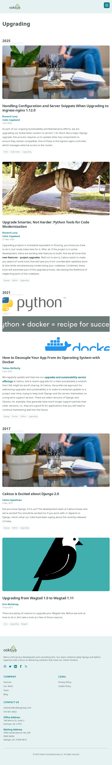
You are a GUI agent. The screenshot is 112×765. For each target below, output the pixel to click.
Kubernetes (15, 152)
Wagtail (24, 624)
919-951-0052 (10, 711)
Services (8, 682)
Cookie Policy (64, 686)
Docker (15, 416)
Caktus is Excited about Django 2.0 (30, 493)
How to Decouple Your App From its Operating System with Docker (51, 359)
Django (6, 280)
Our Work (8, 686)
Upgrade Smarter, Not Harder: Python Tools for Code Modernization (45, 224)
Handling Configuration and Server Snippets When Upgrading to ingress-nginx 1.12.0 (55, 108)
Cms (5, 624)
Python (15, 280)
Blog (6, 694)
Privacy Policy (64, 682)
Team (6, 690)
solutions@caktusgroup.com (17, 707)
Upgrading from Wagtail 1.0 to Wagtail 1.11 (38, 598)
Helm (6, 152)
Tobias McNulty (11, 368)
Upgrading (27, 152)
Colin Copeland (11, 120)
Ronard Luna (10, 116)
